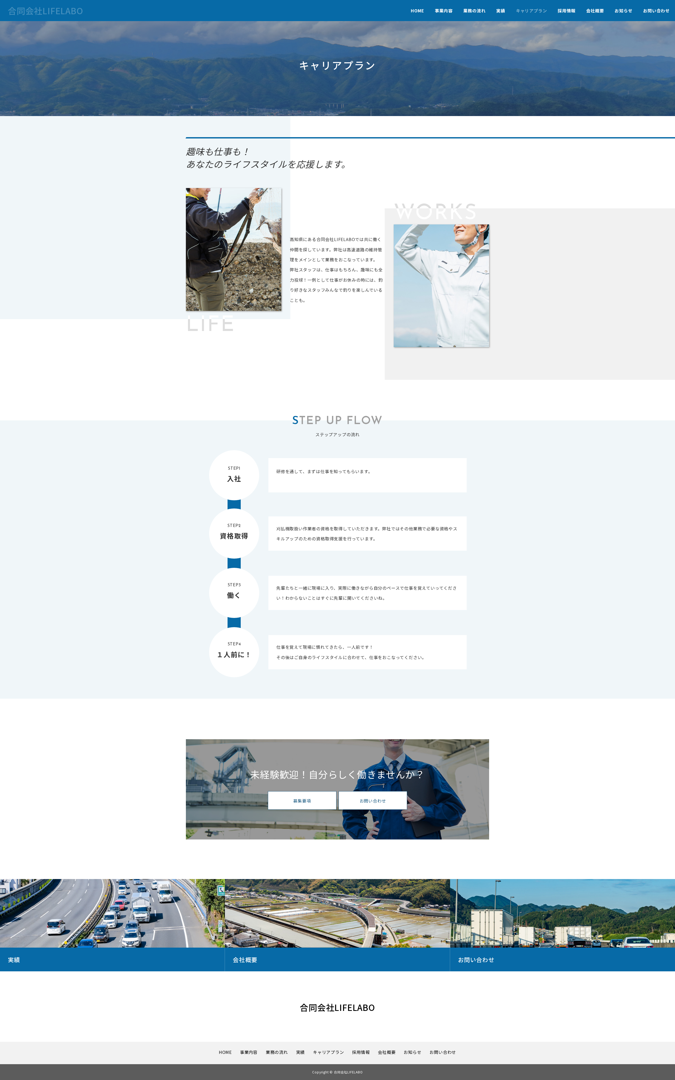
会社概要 (595, 10)
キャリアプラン (531, 10)
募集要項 (302, 801)
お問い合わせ (656, 10)
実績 (500, 10)
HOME (417, 10)
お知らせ (623, 10)
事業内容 (443, 10)
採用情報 (566, 10)
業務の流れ (474, 10)
